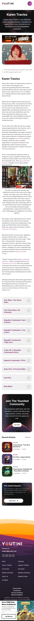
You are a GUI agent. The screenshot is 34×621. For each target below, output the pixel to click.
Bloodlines (8, 386)
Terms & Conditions (17, 592)
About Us (5, 576)
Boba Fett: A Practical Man (15, 369)
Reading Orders (23, 576)
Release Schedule (7, 572)
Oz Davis (17, 449)
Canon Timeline (7, 565)
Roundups (21, 569)
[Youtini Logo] (8, 3)
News (4, 561)
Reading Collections (24, 572)
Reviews (15, 442)
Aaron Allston (19, 138)
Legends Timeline (23, 565)
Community (5, 569)
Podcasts (21, 561)
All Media (5, 580)
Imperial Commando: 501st (14, 360)
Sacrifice (7, 378)
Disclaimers (17, 590)
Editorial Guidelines (17, 594)
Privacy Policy (17, 588)
